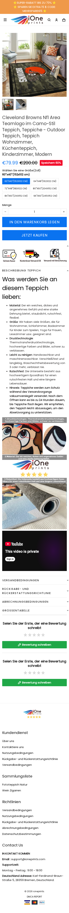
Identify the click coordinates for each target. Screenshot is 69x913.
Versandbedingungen (17, 765)
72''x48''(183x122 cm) (16, 188)
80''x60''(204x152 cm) (45, 188)
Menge (7, 205)
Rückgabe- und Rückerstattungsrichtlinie (30, 759)
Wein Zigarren (11, 790)
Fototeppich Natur (14, 784)
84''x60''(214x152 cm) (16, 195)
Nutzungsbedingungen (17, 753)
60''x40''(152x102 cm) (16, 174)
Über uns (8, 741)
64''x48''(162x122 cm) (44, 181)
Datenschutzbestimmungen (21, 834)
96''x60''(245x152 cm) (45, 195)
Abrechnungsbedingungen (20, 828)
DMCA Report (34, 896)
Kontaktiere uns (13, 747)
